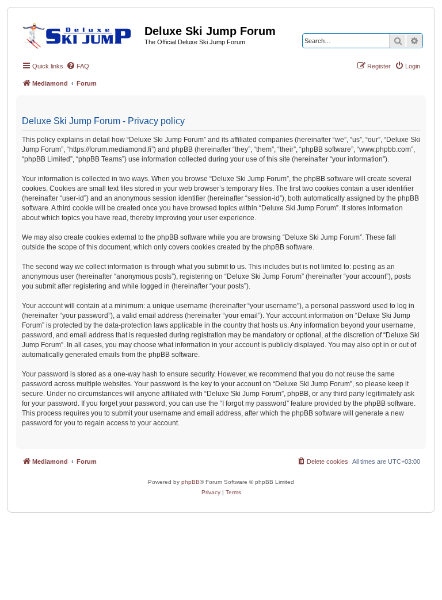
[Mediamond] (80, 34)
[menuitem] (77, 66)
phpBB (190, 482)
